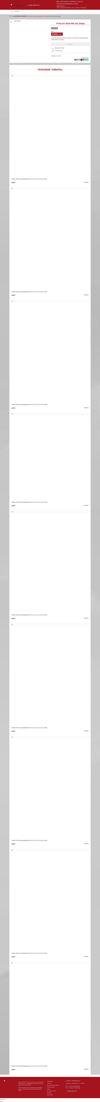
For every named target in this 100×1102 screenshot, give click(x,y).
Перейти (86, 182)
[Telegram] (79, 60)
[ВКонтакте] (75, 60)
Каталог (17, 1)
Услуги (16, 11)
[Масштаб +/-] (5, 1099)
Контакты (17, 21)
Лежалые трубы (51, 1087)
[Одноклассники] (77, 60)
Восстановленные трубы (53, 1085)
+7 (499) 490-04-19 (72, 1091)
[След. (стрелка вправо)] (2, 1101)
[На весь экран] (3, 1099)
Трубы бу (49, 1083)
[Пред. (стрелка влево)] (0, 1101)
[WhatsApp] (85, 60)
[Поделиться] (2, 1099)
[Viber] (83, 60)
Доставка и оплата (20, 16)
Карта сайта (50, 1094)
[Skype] (87, 60)
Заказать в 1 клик (55, 56)
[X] (81, 60)
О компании (18, 6)
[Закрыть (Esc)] (0, 1099)
